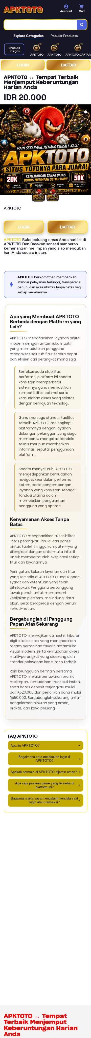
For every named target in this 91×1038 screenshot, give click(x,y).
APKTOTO (12, 239)
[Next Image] (87, 150)
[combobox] (40, 25)
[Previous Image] (4, 150)
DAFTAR (68, 65)
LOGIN (23, 65)
